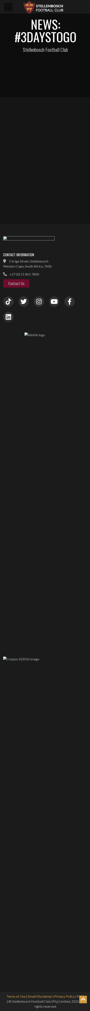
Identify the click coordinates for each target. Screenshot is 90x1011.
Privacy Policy (64, 996)
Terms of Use (16, 996)
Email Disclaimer (40, 996)
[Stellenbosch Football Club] (54, 7)
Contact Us (16, 283)
